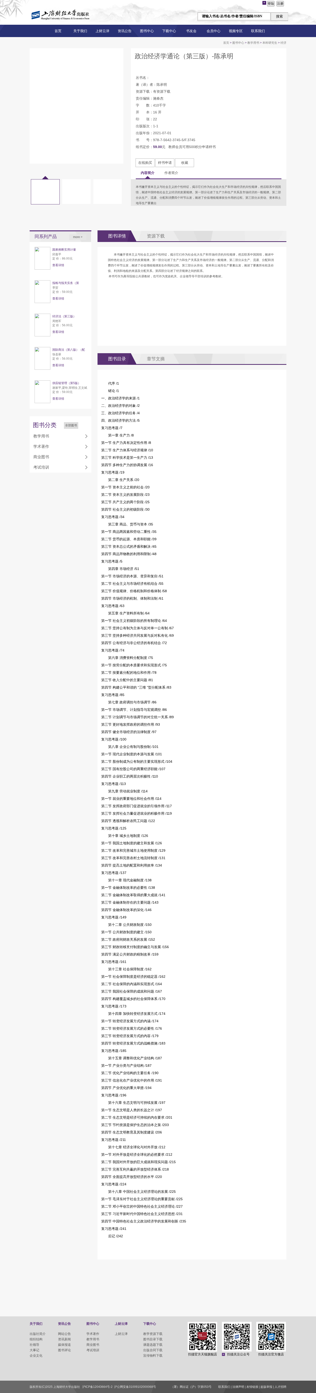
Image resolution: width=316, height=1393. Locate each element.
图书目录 (117, 358)
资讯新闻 (64, 1339)
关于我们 (80, 31)
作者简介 (171, 173)
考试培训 (41, 467)
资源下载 (156, 236)
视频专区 (236, 31)
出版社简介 (38, 1334)
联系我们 (258, 31)
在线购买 (145, 163)
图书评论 (64, 1350)
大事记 (34, 1350)
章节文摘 (156, 358)
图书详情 (117, 236)
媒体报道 (64, 1345)
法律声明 (238, 1387)
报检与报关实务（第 (65, 283)
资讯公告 (125, 31)
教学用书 (253, 42)
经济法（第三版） (64, 316)
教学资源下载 (152, 1334)
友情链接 (252, 1387)
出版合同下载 (152, 1350)
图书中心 (147, 31)
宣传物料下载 (152, 1355)
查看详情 (58, 265)
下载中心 (169, 31)
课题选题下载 (152, 1345)
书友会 (191, 31)
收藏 (184, 163)
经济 (283, 42)
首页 (58, 31)
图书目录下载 (152, 1339)
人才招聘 (280, 1387)
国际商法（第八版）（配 (68, 349)
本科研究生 (269, 42)
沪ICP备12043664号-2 (97, 1387)
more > (77, 237)
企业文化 (36, 1355)
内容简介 (148, 173)
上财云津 (102, 31)
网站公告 (64, 1334)
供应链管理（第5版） (66, 383)
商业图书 (41, 457)
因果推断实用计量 (64, 249)
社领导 (34, 1345)
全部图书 (71, 425)
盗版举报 (266, 1387)
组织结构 (36, 1339)
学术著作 (41, 446)
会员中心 (213, 31)
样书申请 (165, 163)
